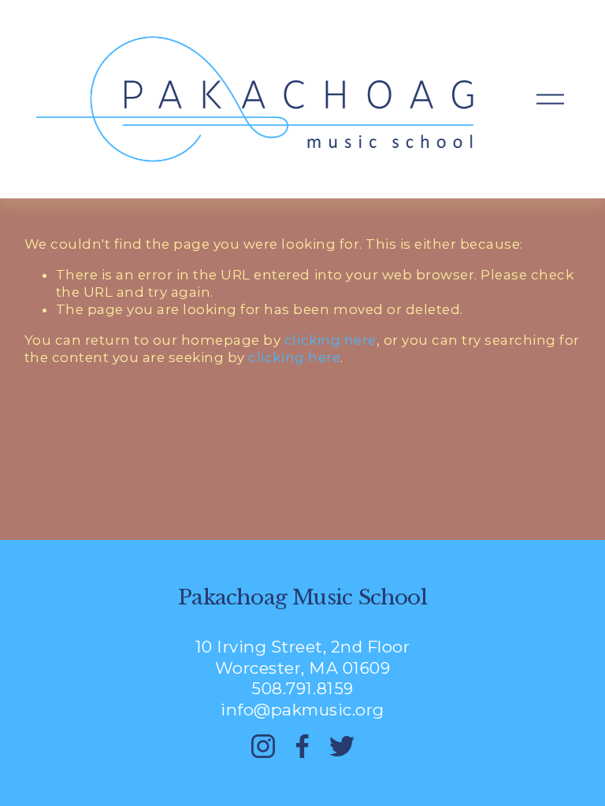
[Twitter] (341, 746)
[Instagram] (263, 746)
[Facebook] (302, 746)
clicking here (330, 340)
